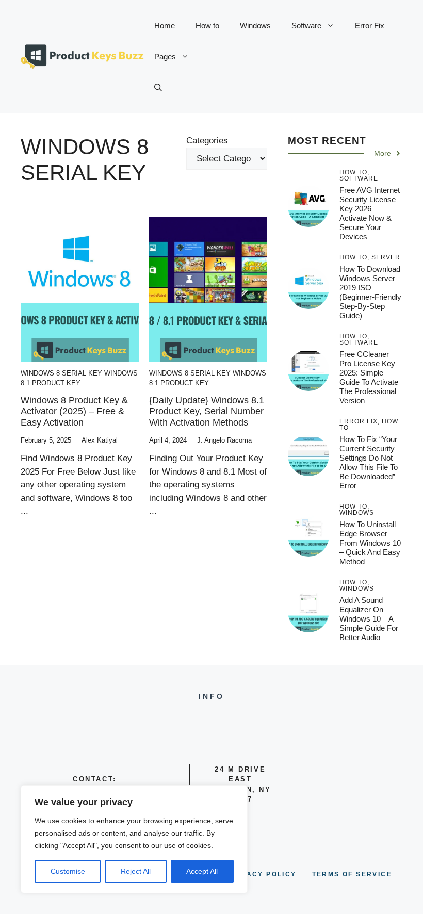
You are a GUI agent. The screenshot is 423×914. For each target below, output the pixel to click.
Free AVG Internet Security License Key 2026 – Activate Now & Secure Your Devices (369, 213)
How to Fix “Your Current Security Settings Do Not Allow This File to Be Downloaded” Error (368, 462)
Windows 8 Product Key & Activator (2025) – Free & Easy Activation (74, 411)
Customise (68, 871)
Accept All (202, 871)
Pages (165, 56)
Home (164, 25)
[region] (134, 839)
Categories (207, 140)
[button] (158, 87)
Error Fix (369, 25)
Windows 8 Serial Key (61, 373)
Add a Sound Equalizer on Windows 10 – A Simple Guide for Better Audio (368, 619)
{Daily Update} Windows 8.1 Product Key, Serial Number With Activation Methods (206, 411)
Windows (255, 25)
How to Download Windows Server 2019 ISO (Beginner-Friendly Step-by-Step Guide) (370, 292)
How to (207, 25)
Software (306, 25)
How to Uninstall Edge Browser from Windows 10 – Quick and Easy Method (370, 543)
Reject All (136, 871)
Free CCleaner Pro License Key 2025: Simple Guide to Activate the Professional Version (368, 377)
